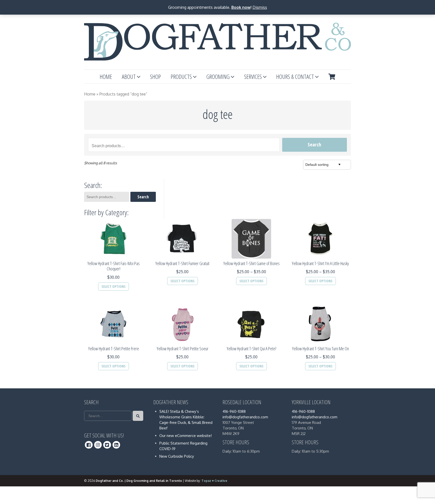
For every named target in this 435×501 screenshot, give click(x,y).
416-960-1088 (234, 411)
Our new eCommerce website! (185, 435)
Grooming (218, 76)
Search (314, 144)
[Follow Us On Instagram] (98, 445)
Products (181, 76)
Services (253, 76)
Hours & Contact (295, 76)
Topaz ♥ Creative (214, 481)
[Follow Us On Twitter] (107, 445)
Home (106, 76)
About (129, 76)
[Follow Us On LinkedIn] (116, 445)
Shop (155, 76)
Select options (113, 286)
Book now (240, 7)
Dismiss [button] (259, 7)
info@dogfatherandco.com (245, 417)
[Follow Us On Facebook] (89, 445)
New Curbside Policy (176, 456)
